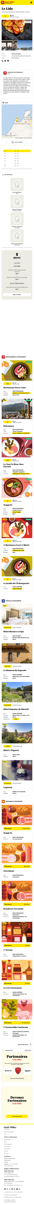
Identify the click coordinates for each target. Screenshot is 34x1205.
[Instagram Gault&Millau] (7, 1189)
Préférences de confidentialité (12, 1197)
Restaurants (7, 1139)
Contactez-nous (8, 1166)
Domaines (7, 1149)
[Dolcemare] (17, 417)
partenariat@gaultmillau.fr (12, 1176)
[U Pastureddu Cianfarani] (17, 1019)
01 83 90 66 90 (8, 1183)
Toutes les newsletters (10, 1195)
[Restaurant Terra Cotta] (17, 378)
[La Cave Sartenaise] (17, 979)
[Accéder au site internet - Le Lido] (5, 60)
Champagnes (8, 1144)
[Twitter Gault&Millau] (10, 1189)
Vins (5, 1142)
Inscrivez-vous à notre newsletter (13, 1192)
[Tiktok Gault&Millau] (14, 1189)
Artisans (6, 1153)
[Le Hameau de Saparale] (17, 662)
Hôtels (6, 1151)
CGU (5, 1134)
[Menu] (31, 2)
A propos (6, 1129)
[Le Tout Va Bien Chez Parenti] (17, 456)
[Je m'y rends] (17, 123)
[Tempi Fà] (17, 497)
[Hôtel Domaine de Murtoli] (17, 702)
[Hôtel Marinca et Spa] (17, 623)
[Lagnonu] (17, 778)
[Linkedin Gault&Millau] (12, 1189)
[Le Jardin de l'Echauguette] (17, 573)
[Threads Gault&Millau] (19, 1189)
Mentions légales (9, 1132)
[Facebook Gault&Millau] (5, 1189)
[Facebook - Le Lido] (8, 60)
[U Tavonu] (17, 940)
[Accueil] (10, 1)
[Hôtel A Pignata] (17, 741)
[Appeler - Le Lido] (3, 60)
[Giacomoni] (17, 861)
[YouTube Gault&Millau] (17, 1189)
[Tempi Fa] (17, 823)
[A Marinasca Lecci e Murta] (17, 536)
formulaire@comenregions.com (13, 1185)
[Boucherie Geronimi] (17, 901)
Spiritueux (7, 1146)
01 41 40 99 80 (13, 1164)
